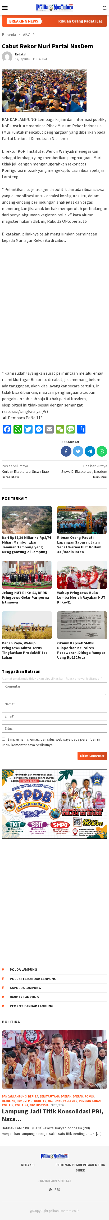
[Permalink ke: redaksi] (7, 56)
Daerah (66, 1096)
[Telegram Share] (90, 451)
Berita (33, 1096)
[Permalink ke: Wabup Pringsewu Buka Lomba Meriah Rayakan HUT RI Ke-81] (82, 575)
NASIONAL (55, 1101)
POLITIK (7, 1105)
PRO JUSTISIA (38, 1105)
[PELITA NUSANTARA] (54, 7)
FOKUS (89, 1096)
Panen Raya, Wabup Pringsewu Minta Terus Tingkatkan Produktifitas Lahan (24, 650)
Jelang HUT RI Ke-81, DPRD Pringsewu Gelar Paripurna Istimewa (25, 597)
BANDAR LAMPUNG (14, 1096)
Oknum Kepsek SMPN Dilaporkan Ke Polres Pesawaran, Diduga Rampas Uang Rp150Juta (81, 650)
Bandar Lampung (24, 997)
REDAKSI (28, 1165)
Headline (8, 1101)
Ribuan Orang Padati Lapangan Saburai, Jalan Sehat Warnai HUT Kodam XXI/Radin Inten (79, 544)
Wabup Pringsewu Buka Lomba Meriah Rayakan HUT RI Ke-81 (81, 597)
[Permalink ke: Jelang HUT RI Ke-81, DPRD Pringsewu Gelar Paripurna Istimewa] (27, 575)
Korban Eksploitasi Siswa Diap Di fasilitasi (25, 471)
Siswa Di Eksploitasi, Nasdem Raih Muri (84, 471)
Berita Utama (49, 1096)
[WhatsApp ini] (102, 451)
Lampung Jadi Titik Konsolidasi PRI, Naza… (52, 1115)
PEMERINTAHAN (90, 1101)
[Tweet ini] (78, 451)
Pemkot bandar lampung (31, 1006)
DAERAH (78, 1096)
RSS (57, 1189)
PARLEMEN (70, 1101)
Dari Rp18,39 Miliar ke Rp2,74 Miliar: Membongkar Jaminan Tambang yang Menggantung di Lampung (26, 544)
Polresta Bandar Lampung (33, 979)
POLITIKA (11, 1021)
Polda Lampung (23, 969)
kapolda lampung (25, 988)
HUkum (22, 1101)
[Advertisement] (54, 304)
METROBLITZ (37, 1101)
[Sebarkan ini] (66, 451)
